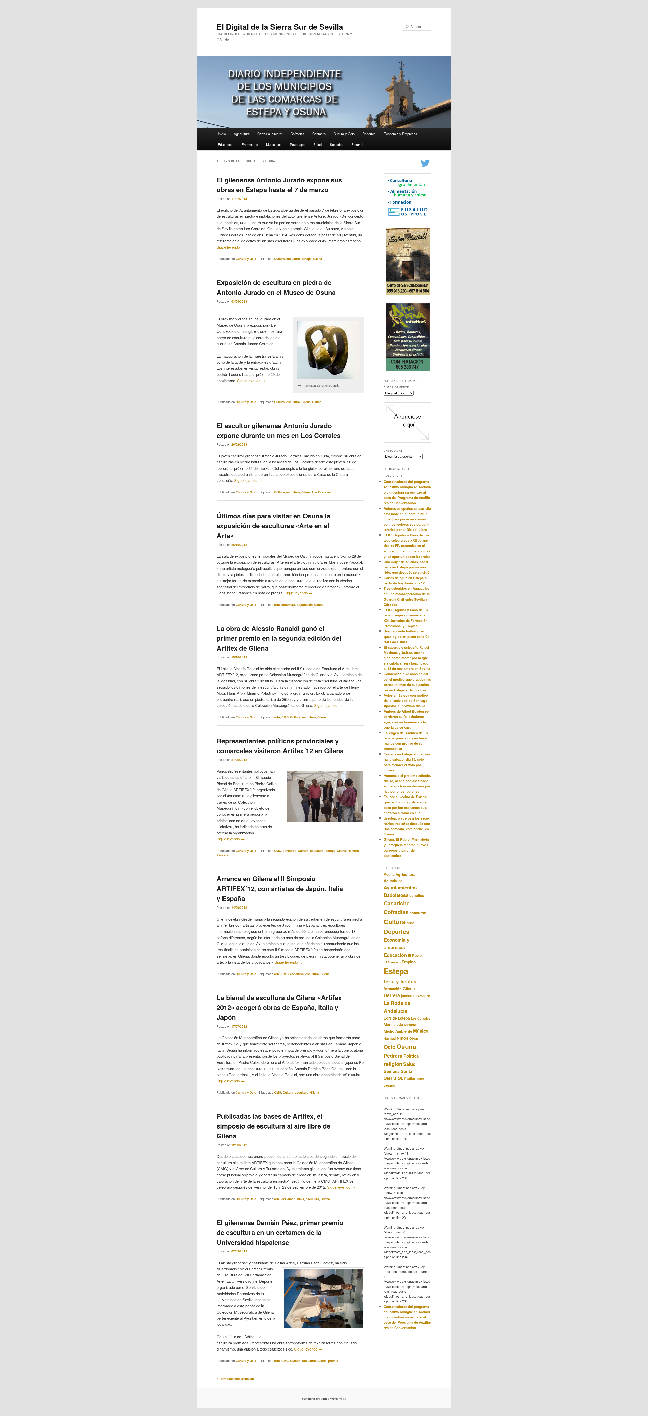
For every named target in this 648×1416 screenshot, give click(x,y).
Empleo (409, 962)
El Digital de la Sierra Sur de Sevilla (280, 26)
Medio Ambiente (398, 1031)
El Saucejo (392, 962)
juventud (408, 995)
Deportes (369, 133)
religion (393, 1063)
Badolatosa (396, 895)
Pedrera (222, 855)
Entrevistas (249, 144)
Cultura (279, 258)
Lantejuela (423, 996)
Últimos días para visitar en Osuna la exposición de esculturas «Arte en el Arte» (273, 525)
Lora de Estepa (397, 1018)
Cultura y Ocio (344, 133)
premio (333, 1360)
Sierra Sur (395, 1078)
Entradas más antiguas (235, 1378)
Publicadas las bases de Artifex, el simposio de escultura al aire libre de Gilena (273, 1125)
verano (389, 1085)
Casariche (397, 903)
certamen (288, 1199)
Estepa (306, 258)
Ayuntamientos (400, 887)
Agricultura (242, 133)
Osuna (316, 402)
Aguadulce (393, 880)
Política (411, 1056)
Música (421, 1031)
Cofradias (298, 133)
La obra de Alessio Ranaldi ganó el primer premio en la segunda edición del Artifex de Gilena (279, 638)
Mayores (410, 1024)
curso (410, 923)
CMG (285, 717)
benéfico (416, 895)
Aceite (389, 874)
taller (411, 1078)
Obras (414, 1038)
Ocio (390, 1046)
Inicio (222, 133)
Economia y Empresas (400, 133)
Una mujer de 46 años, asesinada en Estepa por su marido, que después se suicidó (406, 567)
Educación (225, 144)
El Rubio (415, 955)
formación (393, 988)
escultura (293, 258)
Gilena (317, 258)
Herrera (353, 850)
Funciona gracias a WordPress (324, 1398)
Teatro (420, 1079)
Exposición (305, 604)
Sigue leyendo (231, 247)
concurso (289, 850)
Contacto (319, 133)
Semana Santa (398, 1071)
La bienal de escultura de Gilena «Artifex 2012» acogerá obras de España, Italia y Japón (279, 1007)
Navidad (390, 1038)
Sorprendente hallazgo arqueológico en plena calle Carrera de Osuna (407, 636)
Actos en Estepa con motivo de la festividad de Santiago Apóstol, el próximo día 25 (406, 700)
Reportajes (298, 144)
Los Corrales (321, 492)
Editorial (357, 144)
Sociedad (336, 144)
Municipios (274, 144)
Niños (402, 1038)
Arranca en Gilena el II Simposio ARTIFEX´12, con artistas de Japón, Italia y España (280, 888)
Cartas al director (269, 133)
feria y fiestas (400, 981)
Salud (317, 144)
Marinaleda (393, 1024)
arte (277, 604)
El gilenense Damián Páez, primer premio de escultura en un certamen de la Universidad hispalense (280, 1232)
